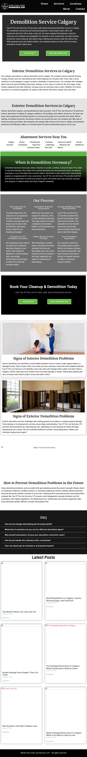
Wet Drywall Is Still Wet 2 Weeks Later (19, 726)
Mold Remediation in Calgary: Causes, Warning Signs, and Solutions (63, 599)
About (66, 8)
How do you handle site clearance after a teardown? (28, 540)
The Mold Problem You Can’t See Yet (19, 612)
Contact (80, 8)
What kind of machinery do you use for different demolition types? (34, 529)
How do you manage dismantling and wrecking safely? (28, 524)
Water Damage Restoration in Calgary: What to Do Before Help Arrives (64, 734)
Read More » (6, 618)
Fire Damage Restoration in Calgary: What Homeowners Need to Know (63, 667)
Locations (75, 3)
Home (44, 3)
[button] (43, 524)
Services (59, 3)
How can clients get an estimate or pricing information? (29, 546)
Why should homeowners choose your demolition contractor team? (35, 535)
